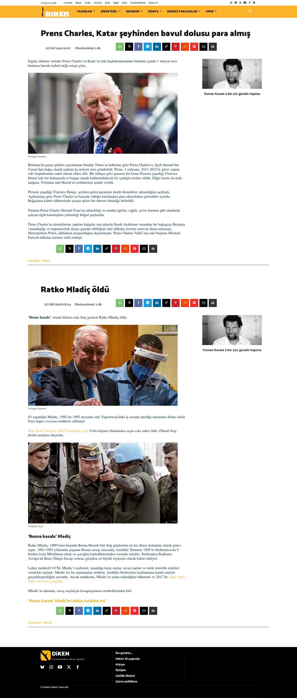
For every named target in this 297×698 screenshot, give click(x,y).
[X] (129, 47)
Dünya (46, 260)
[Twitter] (240, 3)
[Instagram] (231, 3)
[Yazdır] (213, 47)
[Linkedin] (157, 47)
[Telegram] (148, 47)
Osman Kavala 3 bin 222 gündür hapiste (232, 94)
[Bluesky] (235, 3)
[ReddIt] (185, 47)
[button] (250, 12)
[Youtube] (245, 3)
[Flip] (194, 47)
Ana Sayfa (34, 260)
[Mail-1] (254, 3)
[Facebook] (249, 3)
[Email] (203, 47)
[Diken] (55, 12)
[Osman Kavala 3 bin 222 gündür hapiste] (232, 74)
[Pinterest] (176, 47)
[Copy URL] (166, 47)
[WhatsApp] (120, 47)
